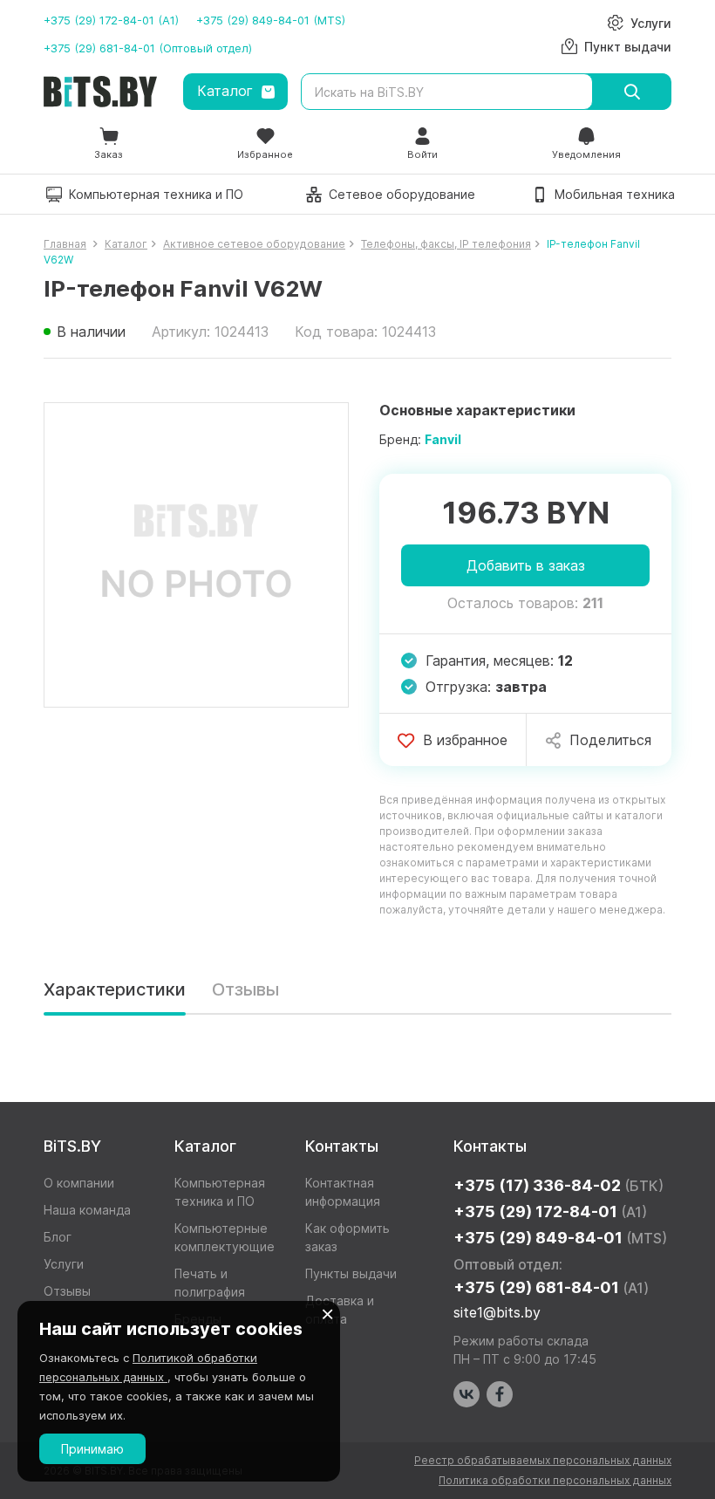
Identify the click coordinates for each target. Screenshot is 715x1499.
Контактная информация (342, 1191)
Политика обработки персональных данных (555, 1480)
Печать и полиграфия (209, 1282)
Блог (58, 1236)
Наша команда (87, 1209)
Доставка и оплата (339, 1309)
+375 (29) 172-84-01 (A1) (111, 20)
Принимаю (92, 1448)
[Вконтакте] (466, 1394)
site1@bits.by (497, 1312)
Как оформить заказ (347, 1237)
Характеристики (115, 989)
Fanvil (443, 439)
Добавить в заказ (525, 565)
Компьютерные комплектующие (224, 1237)
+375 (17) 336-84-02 (558, 1185)
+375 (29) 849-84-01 (560, 1238)
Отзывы (245, 989)
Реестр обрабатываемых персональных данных (542, 1460)
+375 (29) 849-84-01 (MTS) (270, 20)
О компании (79, 1182)
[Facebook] (500, 1394)
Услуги (64, 1263)
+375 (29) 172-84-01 (550, 1211)
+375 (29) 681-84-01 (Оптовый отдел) (148, 48)
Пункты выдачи (351, 1273)
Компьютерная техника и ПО (219, 1191)
